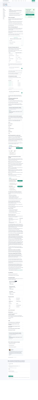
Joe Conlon (5, 6)
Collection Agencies (5, 2)
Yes (9, 113)
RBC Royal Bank (17, 55)
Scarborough (11, 286)
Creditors (4, 9)
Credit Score (4, 12)
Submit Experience (11, 376)
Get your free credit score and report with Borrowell (16, 164)
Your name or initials (10, 363)
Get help (11, 174)
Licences (4, 11)
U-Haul (16, 60)
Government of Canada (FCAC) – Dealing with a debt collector (15, 176)
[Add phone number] (21, 92)
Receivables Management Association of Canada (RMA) (13, 275)
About (3, 8)
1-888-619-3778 (10, 85)
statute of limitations (14, 167)
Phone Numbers (4, 10)
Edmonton (10, 281)
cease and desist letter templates (18, 238)
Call (12, 81)
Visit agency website (30, 14)
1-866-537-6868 (10, 81)
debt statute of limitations (20, 233)
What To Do (4, 13)
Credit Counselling (20, 186)
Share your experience (19, 269)
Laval (10, 291)
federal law (19, 242)
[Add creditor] (21, 68)
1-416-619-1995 (9, 84)
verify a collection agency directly (16, 120)
